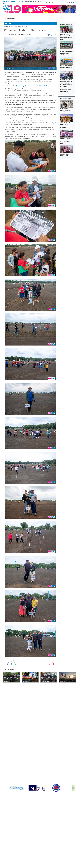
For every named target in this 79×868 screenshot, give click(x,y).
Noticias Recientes (66, 24)
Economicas (28, 16)
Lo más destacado (65, 98)
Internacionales (43, 16)
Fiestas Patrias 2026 (10, 18)
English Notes (53, 16)
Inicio (6, 16)
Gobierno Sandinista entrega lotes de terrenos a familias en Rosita (27, 86)
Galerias (65, 16)
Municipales (20, 16)
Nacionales (13, 16)
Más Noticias (8, 669)
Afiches (60, 16)
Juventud (71, 16)
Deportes (35, 16)
